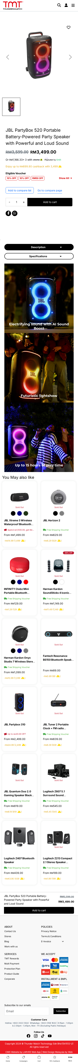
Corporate (9, 979)
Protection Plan (12, 968)
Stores (7, 936)
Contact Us (10, 931)
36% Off (68, 553)
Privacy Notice (48, 931)
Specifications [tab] (38, 256)
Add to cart (50, 202)
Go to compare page (50, 190)
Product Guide (11, 973)
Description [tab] (38, 247)
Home (8, 1061)
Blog (6, 941)
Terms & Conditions (51, 936)
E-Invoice (46, 941)
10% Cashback (55, 1061)
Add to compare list (19, 190)
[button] (63, 941)
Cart (39, 1061)
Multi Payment (11, 963)
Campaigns (23, 1061)
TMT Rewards (11, 958)
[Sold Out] (19, 496)
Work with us (11, 946)
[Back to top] (7, 1018)
